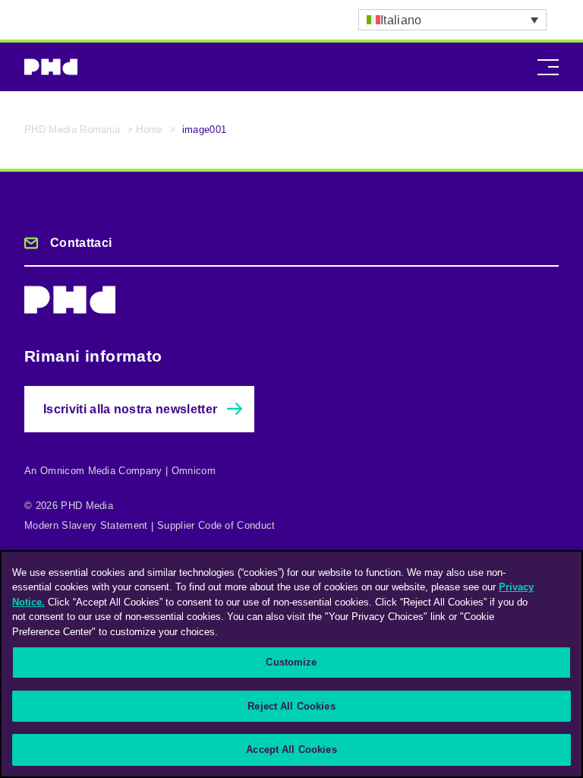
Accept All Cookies (291, 749)
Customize (291, 662)
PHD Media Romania (72, 129)
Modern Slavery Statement (86, 525)
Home (149, 129)
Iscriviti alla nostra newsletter (130, 409)
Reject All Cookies (291, 706)
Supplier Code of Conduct (216, 525)
